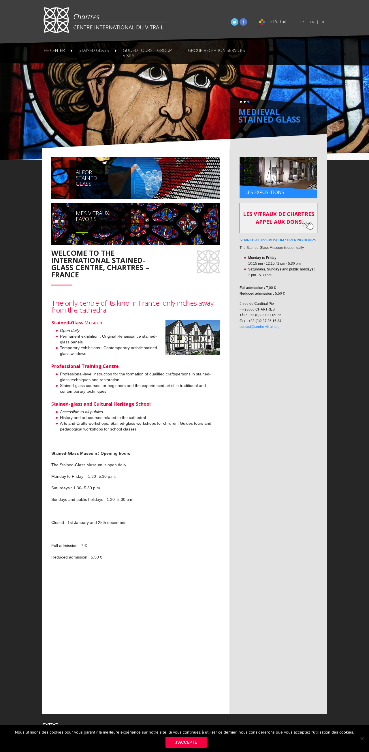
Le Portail (277, 21)
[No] (362, 738)
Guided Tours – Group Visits (147, 52)
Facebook (243, 22)
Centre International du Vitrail (105, 20)
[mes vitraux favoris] (135, 223)
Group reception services (216, 50)
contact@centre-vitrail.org (260, 327)
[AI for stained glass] (135, 177)
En (312, 22)
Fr (302, 22)
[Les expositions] (278, 178)
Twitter (234, 22)
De (323, 22)
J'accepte (186, 742)
